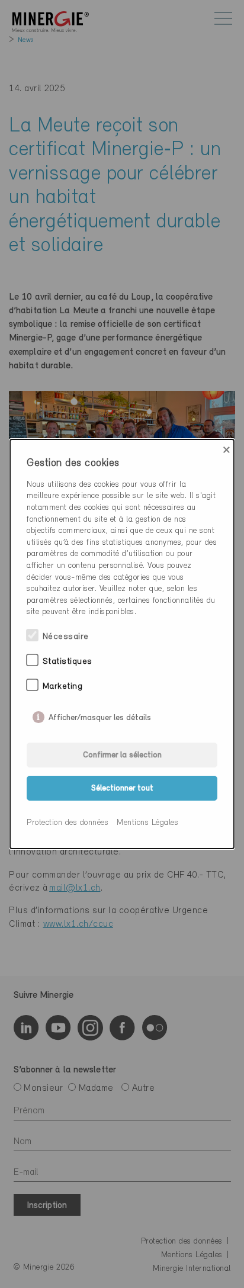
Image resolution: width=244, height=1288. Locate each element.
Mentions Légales (147, 822)
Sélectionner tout (122, 788)
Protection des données (67, 822)
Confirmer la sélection (122, 755)
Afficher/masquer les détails (100, 715)
